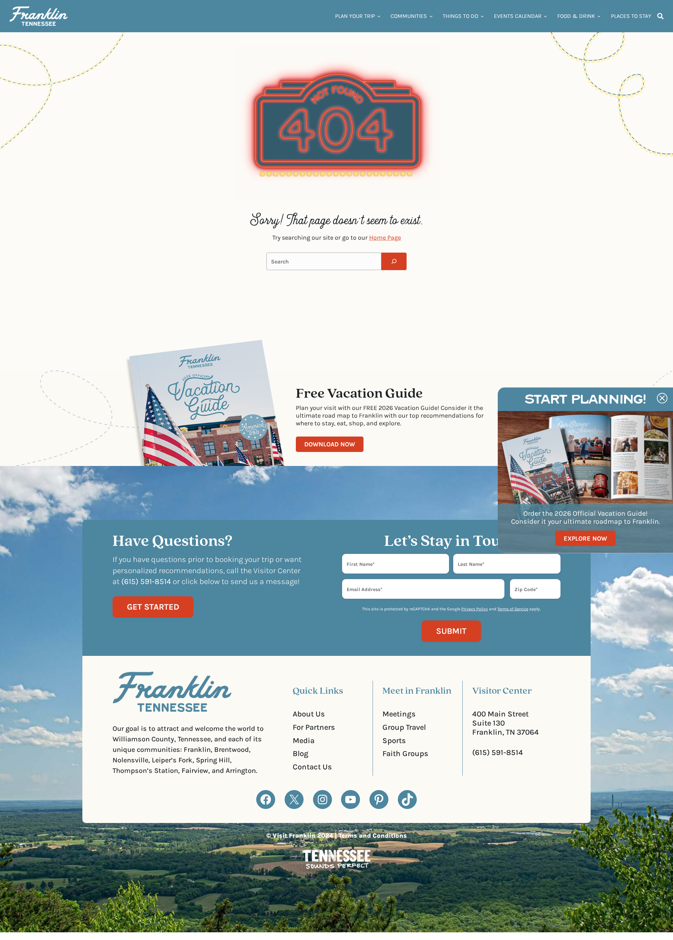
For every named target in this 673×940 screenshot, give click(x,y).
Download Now (329, 444)
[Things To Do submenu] (482, 16)
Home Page (385, 237)
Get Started (153, 607)
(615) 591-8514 (497, 752)
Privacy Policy (474, 608)
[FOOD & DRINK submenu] (599, 16)
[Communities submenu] (431, 16)
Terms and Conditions (373, 835)
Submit (451, 631)
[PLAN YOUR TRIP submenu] (379, 16)
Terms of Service (512, 608)
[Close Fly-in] (662, 398)
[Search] (394, 261)
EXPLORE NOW (585, 538)
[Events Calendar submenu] (545, 16)
